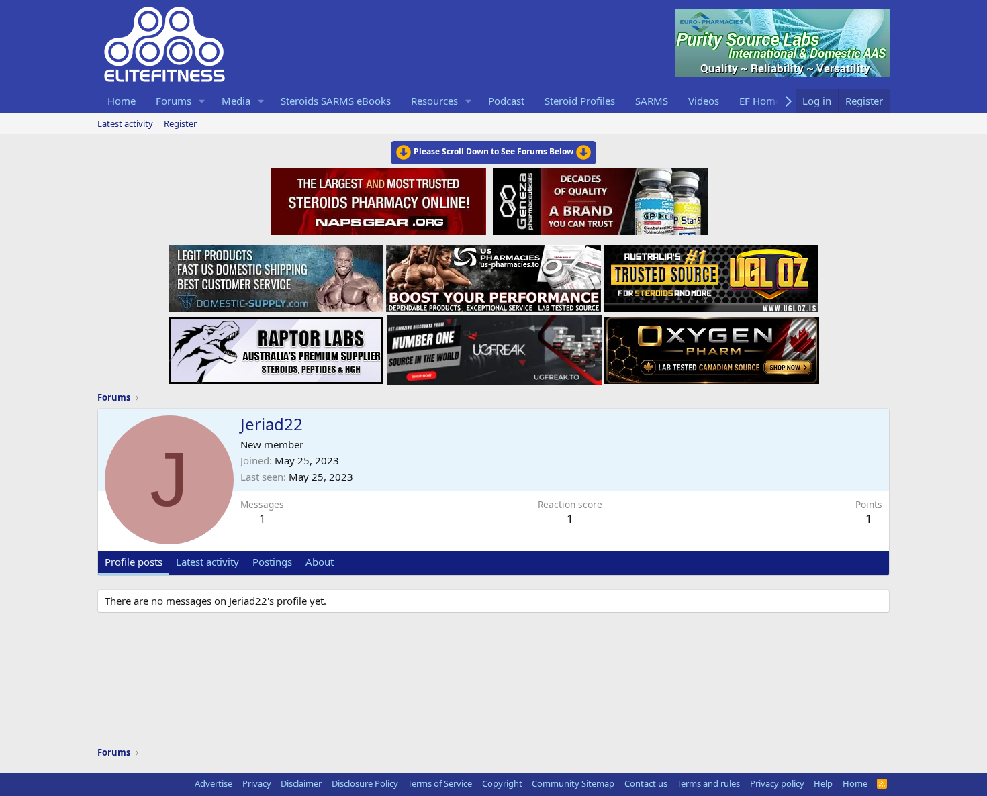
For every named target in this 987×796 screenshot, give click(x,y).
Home (121, 100)
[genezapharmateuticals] (598, 199)
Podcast (506, 100)
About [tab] (320, 561)
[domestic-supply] (276, 274)
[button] (202, 101)
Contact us (645, 783)
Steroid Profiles (580, 100)
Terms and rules (708, 783)
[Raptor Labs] (276, 346)
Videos (703, 100)
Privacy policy (777, 783)
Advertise (213, 783)
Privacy (256, 783)
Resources (434, 100)
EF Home (760, 100)
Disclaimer (301, 783)
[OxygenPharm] (711, 346)
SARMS (651, 100)
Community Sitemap (573, 783)
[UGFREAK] (494, 346)
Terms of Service (440, 783)
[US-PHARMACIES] (493, 274)
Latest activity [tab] (207, 561)
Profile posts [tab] (133, 561)
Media (236, 100)
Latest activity (125, 123)
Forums (173, 100)
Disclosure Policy (365, 783)
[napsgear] (380, 199)
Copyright (502, 783)
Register (180, 123)
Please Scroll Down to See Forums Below (493, 151)
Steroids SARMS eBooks (336, 100)
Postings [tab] (272, 561)
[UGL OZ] (711, 274)
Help (823, 783)
